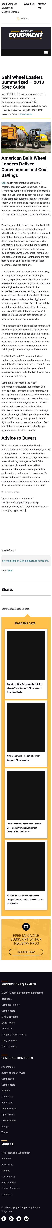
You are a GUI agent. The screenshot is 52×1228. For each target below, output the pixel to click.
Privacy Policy (8, 1182)
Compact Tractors (10, 1005)
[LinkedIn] (30, 589)
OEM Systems (8, 1120)
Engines (5, 1090)
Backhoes (6, 999)
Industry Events (9, 1108)
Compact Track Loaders (13, 1034)
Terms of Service (10, 1188)
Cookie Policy (8, 1176)
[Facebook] (19, 589)
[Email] (36, 589)
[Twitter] (24, 589)
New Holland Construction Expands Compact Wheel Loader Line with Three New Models (25, 899)
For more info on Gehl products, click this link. (25, 561)
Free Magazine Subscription (15, 1153)
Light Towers (8, 1022)
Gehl (3, 183)
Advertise (29, 4)
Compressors (8, 1010)
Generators (7, 1096)
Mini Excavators (9, 1017)
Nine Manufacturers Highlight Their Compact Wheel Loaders (23, 757)
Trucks (4, 1132)
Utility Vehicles (9, 1040)
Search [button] (18, 19)
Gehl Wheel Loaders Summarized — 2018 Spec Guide (22, 82)
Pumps (5, 1126)
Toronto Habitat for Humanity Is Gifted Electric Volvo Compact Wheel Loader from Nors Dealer (24, 688)
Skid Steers (7, 1028)
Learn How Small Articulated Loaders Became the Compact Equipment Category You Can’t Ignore (24, 827)
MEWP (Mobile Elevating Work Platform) (22, 993)
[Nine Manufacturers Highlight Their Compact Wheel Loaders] (26, 727)
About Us (6, 1158)
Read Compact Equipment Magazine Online (10, 8)
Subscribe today (26, 952)
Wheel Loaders (9, 1046)
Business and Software (13, 1073)
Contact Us (42, 6)
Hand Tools (7, 1102)
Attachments (8, 1067)
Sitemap (5, 1170)
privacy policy (26, 114)
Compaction (7, 1078)
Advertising (7, 1164)
